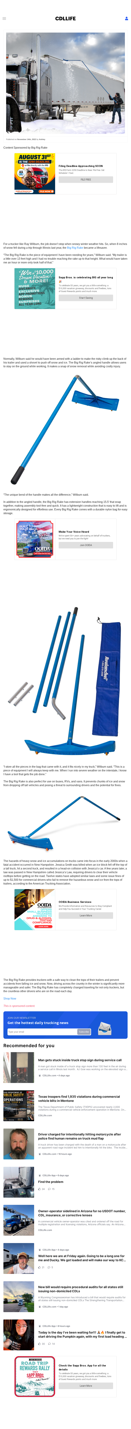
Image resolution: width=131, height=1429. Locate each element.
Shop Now (9, 998)
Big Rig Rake (75, 247)
